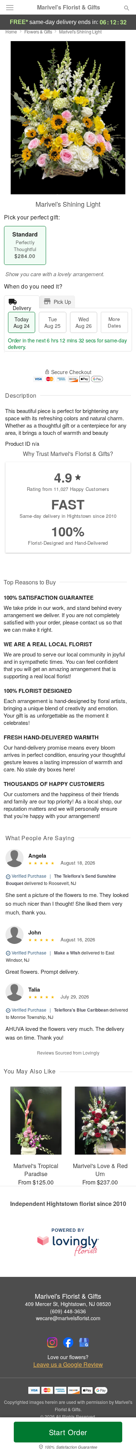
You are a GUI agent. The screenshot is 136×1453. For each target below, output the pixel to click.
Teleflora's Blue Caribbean (81, 1010)
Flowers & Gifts (38, 31)
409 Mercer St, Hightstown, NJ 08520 (68, 1303)
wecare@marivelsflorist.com (68, 1318)
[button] (120, 1437)
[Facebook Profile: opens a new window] (68, 1342)
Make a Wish (67, 952)
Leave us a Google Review (68, 1365)
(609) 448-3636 (68, 1311)
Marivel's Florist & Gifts (68, 7)
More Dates (114, 322)
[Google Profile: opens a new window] (84, 1342)
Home (11, 31)
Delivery (22, 306)
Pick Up (62, 301)
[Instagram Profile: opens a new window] (52, 1342)
